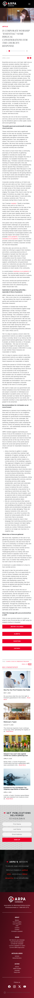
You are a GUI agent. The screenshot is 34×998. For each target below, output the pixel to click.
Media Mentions (17, 958)
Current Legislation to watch (17, 945)
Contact (17, 929)
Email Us (25, 664)
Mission (17, 920)
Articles (17, 956)
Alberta (17, 634)
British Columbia (17, 626)
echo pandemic (13, 236)
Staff (17, 925)
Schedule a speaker (17, 931)
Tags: (4, 661)
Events (17, 966)
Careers (17, 927)
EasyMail (17, 970)
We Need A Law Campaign (17, 940)
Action (17, 963)
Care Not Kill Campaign (17, 942)
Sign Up (17, 840)
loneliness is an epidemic (10, 238)
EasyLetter (17, 972)
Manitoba (17, 641)
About (17, 917)
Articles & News (17, 953)
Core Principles (17, 924)
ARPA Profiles (17, 968)
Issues (17, 937)
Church (8, 661)
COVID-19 (13, 661)
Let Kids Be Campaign (17, 943)
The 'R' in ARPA (17, 922)
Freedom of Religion (23, 661)
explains (13, 203)
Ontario (17, 648)
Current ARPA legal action (17, 947)
